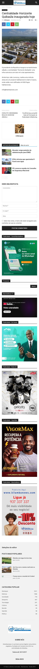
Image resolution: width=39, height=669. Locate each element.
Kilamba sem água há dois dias (22, 558)
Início (3, 7)
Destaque (9, 7)
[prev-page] (3, 177)
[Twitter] (8, 24)
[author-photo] (19, 133)
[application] (19, 307)
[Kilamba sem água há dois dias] (6, 560)
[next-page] (6, 177)
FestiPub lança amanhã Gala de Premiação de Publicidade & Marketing (29, 115)
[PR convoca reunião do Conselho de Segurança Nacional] (6, 170)
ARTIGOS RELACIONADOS (10, 145)
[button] (3, 2)
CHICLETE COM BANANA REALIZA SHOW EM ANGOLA (10, 115)
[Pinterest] (12, 24)
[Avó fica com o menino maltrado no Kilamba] (6, 569)
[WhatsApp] (17, 24)
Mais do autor (25, 145)
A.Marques (7, 20)
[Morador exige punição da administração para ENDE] (6, 152)
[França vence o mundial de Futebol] (6, 578)
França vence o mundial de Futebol (24, 576)
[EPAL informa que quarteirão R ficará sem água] (6, 161)
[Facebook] (4, 24)
